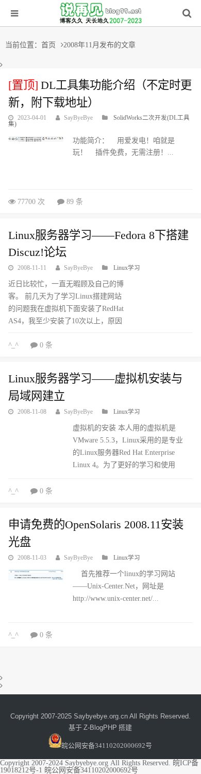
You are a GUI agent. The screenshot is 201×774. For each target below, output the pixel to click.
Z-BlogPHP (100, 727)
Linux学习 (126, 268)
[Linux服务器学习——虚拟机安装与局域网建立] (35, 447)
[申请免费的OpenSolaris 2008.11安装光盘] (35, 575)
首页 (48, 44)
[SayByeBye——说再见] (100, 26)
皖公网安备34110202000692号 (106, 745)
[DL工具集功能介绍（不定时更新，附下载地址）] (35, 139)
